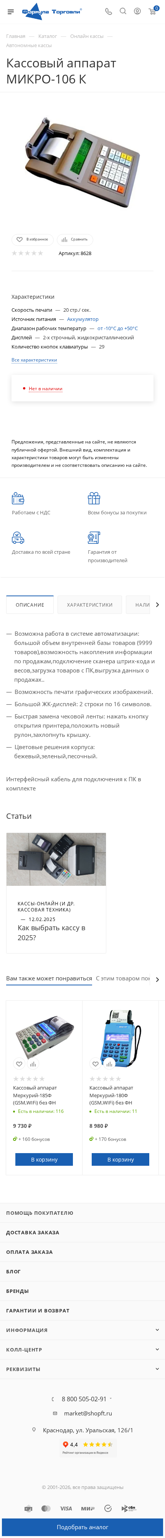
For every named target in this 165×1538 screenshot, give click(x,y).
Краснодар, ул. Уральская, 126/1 (88, 1430)
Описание (30, 605)
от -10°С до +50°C (117, 328)
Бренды (17, 1291)
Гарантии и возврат (37, 1310)
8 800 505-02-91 (84, 1399)
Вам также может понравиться (49, 978)
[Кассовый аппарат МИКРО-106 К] (82, 162)
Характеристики (89, 605)
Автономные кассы (29, 45)
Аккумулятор (83, 319)
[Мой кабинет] (137, 12)
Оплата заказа (29, 1251)
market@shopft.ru (88, 1413)
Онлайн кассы (87, 36)
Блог (13, 1271)
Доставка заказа (32, 1232)
